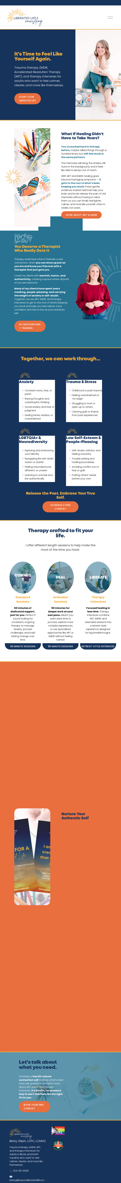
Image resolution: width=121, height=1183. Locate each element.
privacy (84, 899)
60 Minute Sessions (23, 646)
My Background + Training (29, 326)
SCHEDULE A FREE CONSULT (60, 506)
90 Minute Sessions (60, 646)
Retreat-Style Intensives (98, 646)
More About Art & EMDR (81, 215)
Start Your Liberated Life (27, 98)
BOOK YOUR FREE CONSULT (34, 1106)
